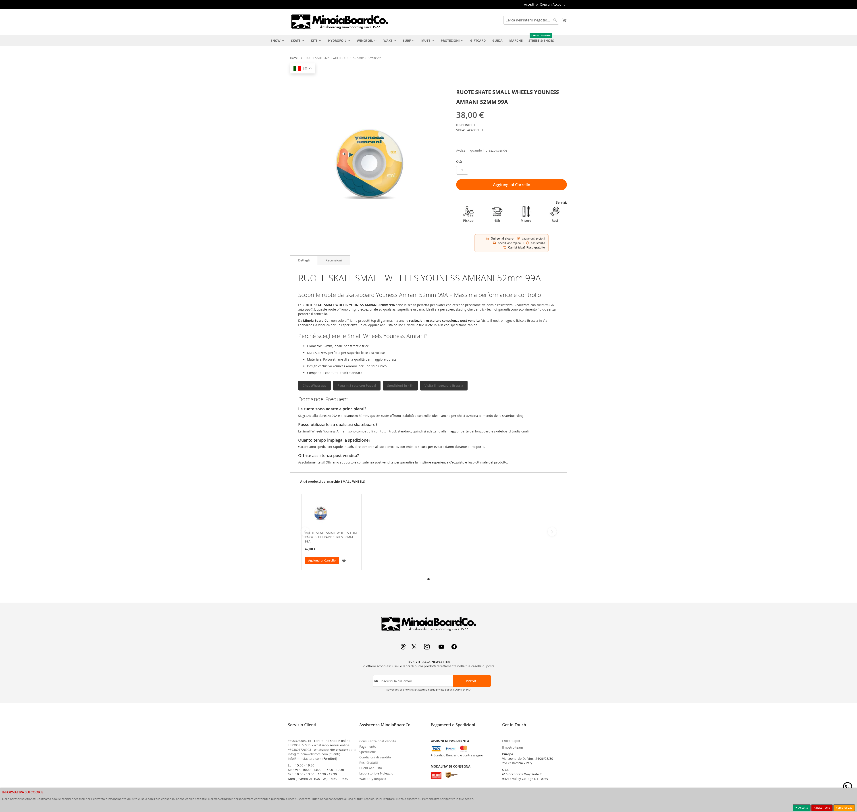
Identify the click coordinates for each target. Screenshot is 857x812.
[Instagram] (427, 648)
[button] (344, 560)
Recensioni (334, 260)
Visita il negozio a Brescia (443, 385)
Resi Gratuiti (368, 762)
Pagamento (367, 746)
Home (294, 58)
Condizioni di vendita (375, 757)
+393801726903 (299, 749)
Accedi (529, 4)
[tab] (304, 260)
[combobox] (531, 20)
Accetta (803, 808)
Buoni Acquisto (370, 768)
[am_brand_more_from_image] (331, 513)
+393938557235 (299, 745)
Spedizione (367, 752)
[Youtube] (442, 648)
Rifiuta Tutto (822, 808)
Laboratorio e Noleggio (376, 773)
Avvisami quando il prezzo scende (481, 150)
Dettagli (304, 260)
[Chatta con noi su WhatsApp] (847, 787)
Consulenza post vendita (377, 741)
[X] (414, 648)
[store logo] (339, 21)
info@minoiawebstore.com (308, 754)
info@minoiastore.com (305, 758)
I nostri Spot (511, 741)
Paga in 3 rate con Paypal (356, 385)
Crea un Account (552, 4)
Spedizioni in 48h (400, 385)
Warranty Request (372, 779)
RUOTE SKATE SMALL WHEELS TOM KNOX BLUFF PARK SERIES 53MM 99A (331, 537)
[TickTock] (454, 648)
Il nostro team (512, 747)
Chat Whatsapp (314, 385)
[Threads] (403, 648)
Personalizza (844, 808)
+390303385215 (299, 741)
